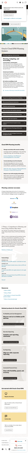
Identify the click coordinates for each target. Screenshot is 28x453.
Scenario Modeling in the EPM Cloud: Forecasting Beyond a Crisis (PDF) (12, 156)
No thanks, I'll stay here (9, 15)
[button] (2, 2)
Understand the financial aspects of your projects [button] (11, 123)
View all (3, 279)
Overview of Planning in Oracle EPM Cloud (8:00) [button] (14, 90)
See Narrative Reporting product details (11, 342)
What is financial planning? (10, 299)
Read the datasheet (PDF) (15, 24)
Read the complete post (7, 249)
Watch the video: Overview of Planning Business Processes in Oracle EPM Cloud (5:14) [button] (15, 169)
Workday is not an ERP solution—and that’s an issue (14, 261)
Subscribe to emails (5, 444)
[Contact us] (25, 2)
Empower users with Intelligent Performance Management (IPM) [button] (12, 134)
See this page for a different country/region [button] (13, 18)
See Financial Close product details (10, 378)
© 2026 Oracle (4, 440)
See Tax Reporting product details (10, 360)
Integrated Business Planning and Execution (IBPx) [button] (12, 128)
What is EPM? (7, 290)
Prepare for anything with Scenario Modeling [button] (12, 98)
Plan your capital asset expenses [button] (10, 118)
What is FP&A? (7, 293)
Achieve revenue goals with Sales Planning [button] (12, 114)
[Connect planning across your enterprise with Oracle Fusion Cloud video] (14, 34)
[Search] (17, 2)
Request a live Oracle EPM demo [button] (11, 407)
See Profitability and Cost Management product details (13, 324)
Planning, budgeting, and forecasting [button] (11, 55)
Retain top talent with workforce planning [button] (12, 110)
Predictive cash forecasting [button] (9, 106)
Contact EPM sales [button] (9, 430)
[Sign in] (23, 2)
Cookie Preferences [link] (5, 442)
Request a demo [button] (5, 24)
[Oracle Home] (5, 2)
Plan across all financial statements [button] (10, 102)
